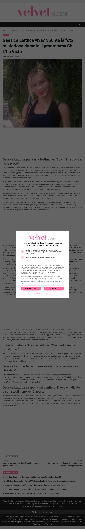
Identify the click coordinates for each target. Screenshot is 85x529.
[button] (42, 262)
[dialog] (42, 264)
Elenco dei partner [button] (38, 274)
